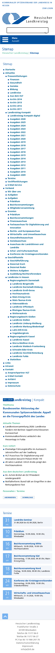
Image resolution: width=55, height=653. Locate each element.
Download (27, 497)
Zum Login (47, 8)
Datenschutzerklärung (27, 643)
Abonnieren (10, 497)
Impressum (27, 646)
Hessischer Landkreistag (15, 53)
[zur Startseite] (27, 18)
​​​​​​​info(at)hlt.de (27, 649)
